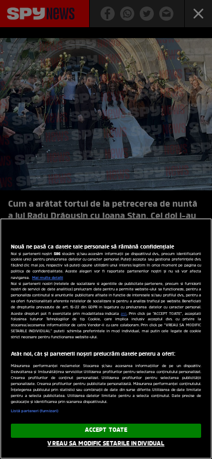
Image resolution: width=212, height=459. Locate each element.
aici (124, 314)
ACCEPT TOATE (106, 430)
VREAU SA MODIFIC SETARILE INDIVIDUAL (105, 444)
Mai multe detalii (47, 278)
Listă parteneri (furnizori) (34, 411)
